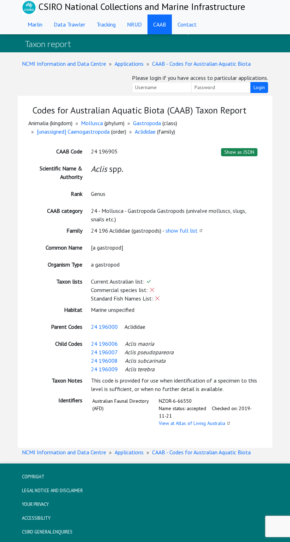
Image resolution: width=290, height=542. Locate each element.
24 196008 (104, 360)
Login (259, 87)
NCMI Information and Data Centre (64, 63)
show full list (182, 230)
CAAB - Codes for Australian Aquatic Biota (201, 63)
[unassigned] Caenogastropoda (73, 131)
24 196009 (104, 369)
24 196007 (104, 352)
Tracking (106, 24)
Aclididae (145, 131)
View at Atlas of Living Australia (192, 423)
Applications (129, 63)
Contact (187, 24)
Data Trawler (69, 24)
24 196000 (104, 326)
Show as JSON (239, 152)
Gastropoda (147, 123)
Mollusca (92, 123)
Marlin (35, 24)
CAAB (159, 24)
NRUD (134, 24)
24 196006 (104, 343)
